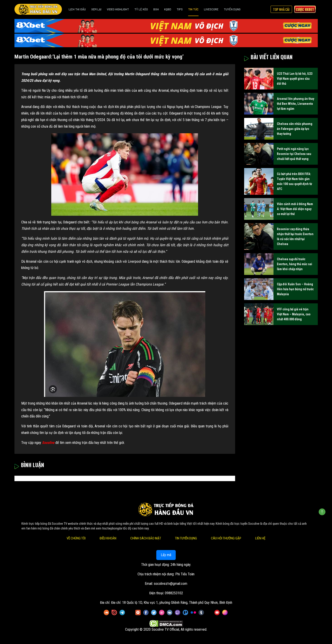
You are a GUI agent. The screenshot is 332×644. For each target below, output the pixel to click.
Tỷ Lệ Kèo (141, 9)
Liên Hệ (260, 538)
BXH (156, 9)
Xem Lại (96, 9)
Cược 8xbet (305, 9)
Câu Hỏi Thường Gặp (226, 538)
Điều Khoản (108, 538)
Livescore (211, 9)
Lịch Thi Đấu (77, 9)
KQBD (167, 9)
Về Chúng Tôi (76, 538)
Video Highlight (118, 9)
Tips (180, 9)
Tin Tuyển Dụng (186, 538)
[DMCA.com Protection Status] (166, 623)
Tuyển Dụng (232, 9)
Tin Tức (193, 9)
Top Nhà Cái (281, 9)
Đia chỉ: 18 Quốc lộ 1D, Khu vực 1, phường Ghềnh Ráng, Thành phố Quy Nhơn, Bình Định (171, 603)
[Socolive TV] (38, 9)
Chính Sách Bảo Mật (145, 538)
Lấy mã (166, 555)
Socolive (48, 442)
